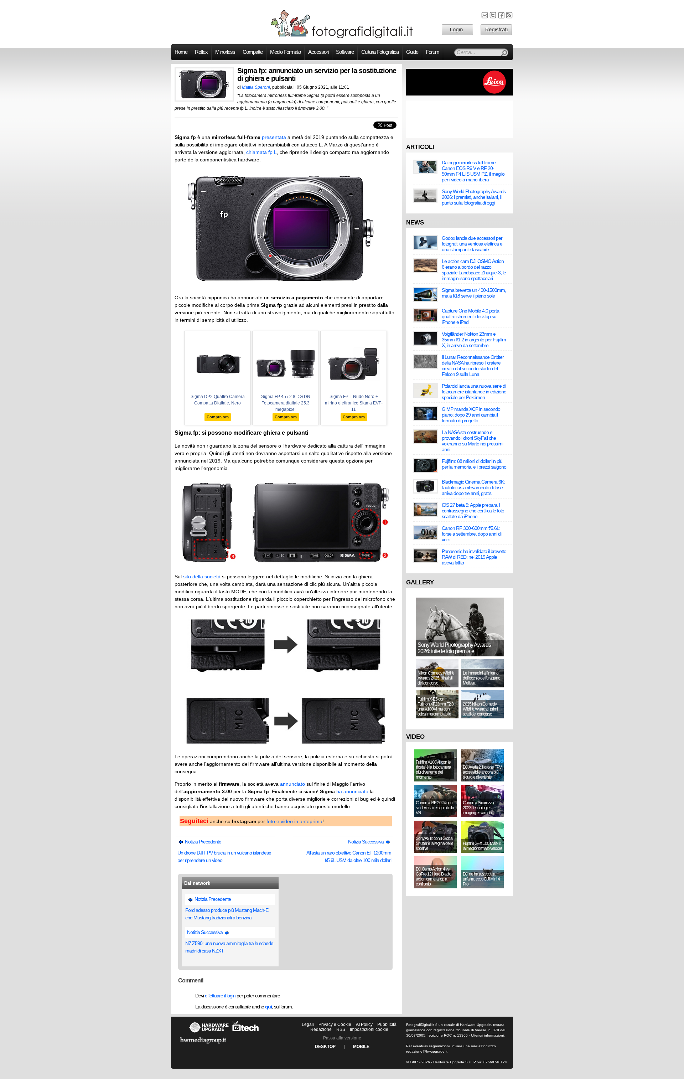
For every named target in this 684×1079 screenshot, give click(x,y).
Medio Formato (285, 52)
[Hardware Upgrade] (209, 1033)
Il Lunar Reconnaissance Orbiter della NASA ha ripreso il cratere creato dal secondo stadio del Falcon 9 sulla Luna (473, 365)
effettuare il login (220, 995)
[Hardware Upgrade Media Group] (203, 1045)
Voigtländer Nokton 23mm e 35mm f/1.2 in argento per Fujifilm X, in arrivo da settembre (474, 339)
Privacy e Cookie (334, 1024)
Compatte (253, 52)
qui (268, 1007)
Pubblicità (387, 1024)
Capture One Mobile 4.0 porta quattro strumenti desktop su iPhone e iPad (470, 316)
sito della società (202, 576)
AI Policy (364, 1024)
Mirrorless (225, 52)
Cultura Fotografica (380, 52)
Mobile (361, 1046)
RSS (340, 1029)
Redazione (321, 1029)
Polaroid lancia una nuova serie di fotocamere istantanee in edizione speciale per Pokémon (474, 391)
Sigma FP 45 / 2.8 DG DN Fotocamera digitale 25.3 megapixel (285, 403)
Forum (432, 52)
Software (345, 52)
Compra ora (218, 417)
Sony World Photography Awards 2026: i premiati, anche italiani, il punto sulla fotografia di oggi (474, 197)
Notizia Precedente (202, 842)
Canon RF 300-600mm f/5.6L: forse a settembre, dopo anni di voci (471, 533)
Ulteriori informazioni (487, 1035)
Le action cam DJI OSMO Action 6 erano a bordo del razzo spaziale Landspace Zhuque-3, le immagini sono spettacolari (474, 269)
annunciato (292, 784)
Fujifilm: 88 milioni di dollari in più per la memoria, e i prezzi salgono (474, 464)
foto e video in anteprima (294, 821)
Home (181, 52)
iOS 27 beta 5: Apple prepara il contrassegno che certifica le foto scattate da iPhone (473, 510)
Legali (308, 1024)
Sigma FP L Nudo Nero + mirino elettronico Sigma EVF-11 (354, 403)
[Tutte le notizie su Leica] (459, 94)
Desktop (325, 1046)
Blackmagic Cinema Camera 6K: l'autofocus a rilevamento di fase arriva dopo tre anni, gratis (473, 487)
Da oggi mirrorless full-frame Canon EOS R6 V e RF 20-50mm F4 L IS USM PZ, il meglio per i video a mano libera (473, 171)
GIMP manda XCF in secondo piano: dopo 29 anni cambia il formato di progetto (471, 414)
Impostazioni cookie (369, 1029)
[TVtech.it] (245, 1033)
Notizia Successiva (366, 842)
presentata (274, 137)
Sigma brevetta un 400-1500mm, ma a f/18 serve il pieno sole (474, 293)
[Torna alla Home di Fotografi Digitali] (342, 37)
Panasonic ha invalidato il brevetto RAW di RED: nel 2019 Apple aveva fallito (474, 557)
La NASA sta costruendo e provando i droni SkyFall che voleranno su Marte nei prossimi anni (472, 440)
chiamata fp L (261, 152)
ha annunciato (352, 791)
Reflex (201, 52)
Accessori (318, 52)
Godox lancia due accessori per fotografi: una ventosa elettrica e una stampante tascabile (472, 243)
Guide (412, 52)
